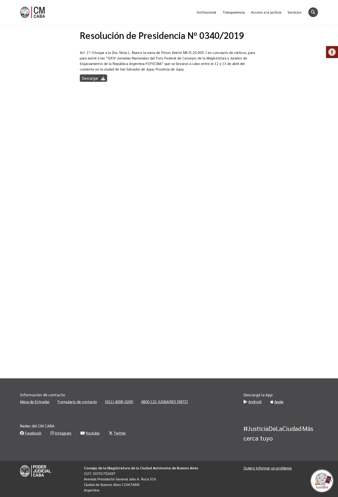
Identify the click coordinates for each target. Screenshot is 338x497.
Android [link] (254, 401)
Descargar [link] (90, 78)
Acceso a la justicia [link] (266, 12)
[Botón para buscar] (313, 12)
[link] (332, 52)
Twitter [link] (120, 432)
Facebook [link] (33, 432)
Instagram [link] (63, 432)
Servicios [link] (294, 12)
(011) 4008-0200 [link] (119, 401)
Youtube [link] (93, 432)
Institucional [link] (206, 12)
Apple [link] (279, 401)
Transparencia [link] (234, 12)
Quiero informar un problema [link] (267, 468)
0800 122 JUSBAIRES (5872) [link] (164, 401)
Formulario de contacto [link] (77, 401)
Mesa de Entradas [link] (34, 401)
